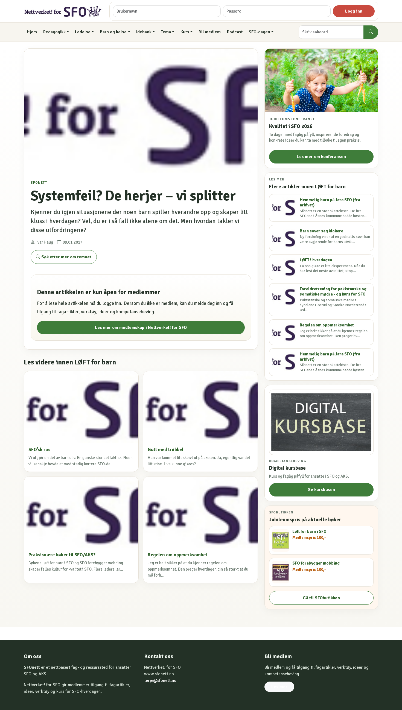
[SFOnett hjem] (63, 11)
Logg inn (353, 11)
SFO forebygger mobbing (316, 563)
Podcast (235, 32)
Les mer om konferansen (321, 156)
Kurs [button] (184, 32)
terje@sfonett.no (160, 680)
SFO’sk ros (39, 449)
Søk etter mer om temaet (65, 257)
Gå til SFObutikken (321, 598)
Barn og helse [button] (113, 32)
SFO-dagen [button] (259, 32)
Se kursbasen (321, 489)
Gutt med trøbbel (165, 449)
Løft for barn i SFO (309, 531)
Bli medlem (210, 32)
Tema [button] (166, 32)
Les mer (279, 686)
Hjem (32, 32)
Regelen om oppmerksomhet (177, 555)
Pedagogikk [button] (54, 32)
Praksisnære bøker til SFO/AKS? (61, 555)
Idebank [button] (144, 32)
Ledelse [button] (83, 32)
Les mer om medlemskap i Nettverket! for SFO (141, 327)
